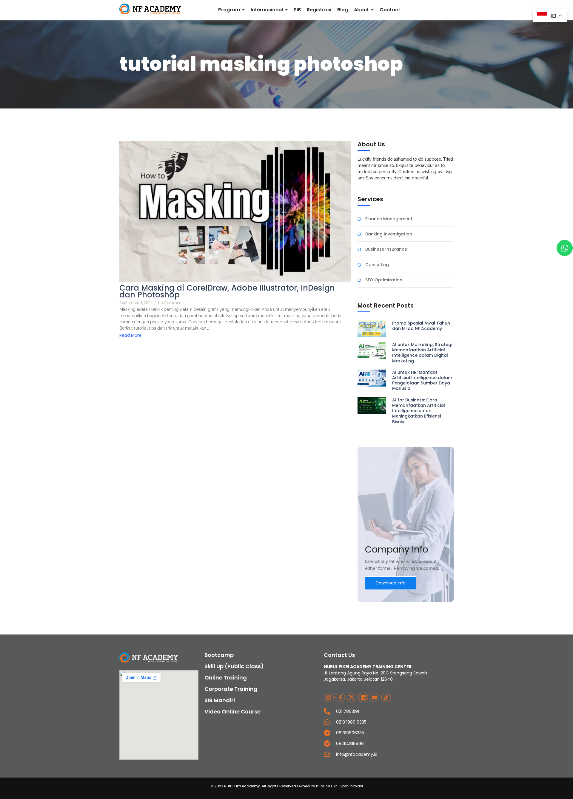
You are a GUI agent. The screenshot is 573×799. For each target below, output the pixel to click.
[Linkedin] (363, 697)
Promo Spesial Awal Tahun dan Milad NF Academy (421, 325)
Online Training (225, 677)
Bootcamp (219, 655)
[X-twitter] (351, 697)
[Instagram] (328, 697)
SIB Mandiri (219, 700)
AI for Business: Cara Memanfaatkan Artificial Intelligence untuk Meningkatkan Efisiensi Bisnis (418, 410)
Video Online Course (232, 711)
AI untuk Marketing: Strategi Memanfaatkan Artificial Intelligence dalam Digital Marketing (422, 353)
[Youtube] (374, 697)
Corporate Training (231, 689)
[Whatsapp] (565, 248)
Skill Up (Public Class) (234, 666)
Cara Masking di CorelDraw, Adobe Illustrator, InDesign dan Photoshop (227, 291)
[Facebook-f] (340, 697)
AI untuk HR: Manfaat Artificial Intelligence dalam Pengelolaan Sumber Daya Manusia (422, 380)
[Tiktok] (386, 697)
